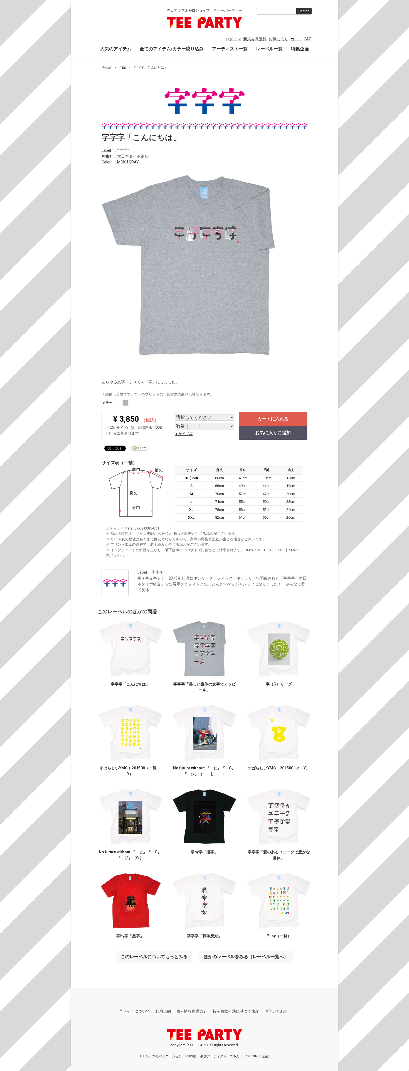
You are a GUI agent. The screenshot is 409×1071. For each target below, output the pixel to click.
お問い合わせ (276, 1011)
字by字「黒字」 (130, 936)
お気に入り (278, 39)
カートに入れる (273, 418)
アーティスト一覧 (230, 48)
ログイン (233, 39)
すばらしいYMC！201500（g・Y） (279, 768)
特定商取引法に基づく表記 (236, 1011)
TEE (123, 67)
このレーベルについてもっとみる (154, 956)
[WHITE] (118, 403)
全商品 (107, 67)
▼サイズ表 (184, 434)
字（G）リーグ (279, 684)
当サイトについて (134, 1011)
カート (296, 39)
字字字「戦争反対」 (204, 936)
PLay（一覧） (279, 936)
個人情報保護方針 (191, 1011)
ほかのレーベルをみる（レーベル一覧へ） (246, 956)
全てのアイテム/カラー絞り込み (172, 48)
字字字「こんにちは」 (130, 684)
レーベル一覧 (269, 48)
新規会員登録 (255, 39)
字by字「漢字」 (204, 852)
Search (304, 11)
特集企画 (300, 48)
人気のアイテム (115, 48)
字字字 (123, 150)
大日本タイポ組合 (132, 156)
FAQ (308, 39)
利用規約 (163, 1011)
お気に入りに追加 (273, 432)
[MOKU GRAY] (125, 403)
